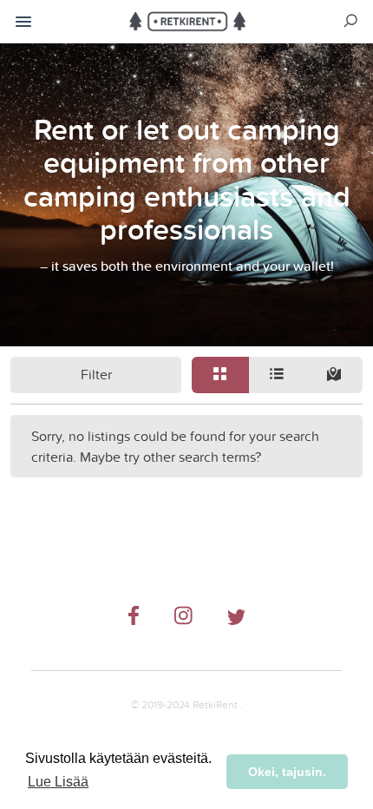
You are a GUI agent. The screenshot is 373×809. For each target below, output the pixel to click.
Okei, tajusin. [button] (287, 772)
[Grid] (220, 375)
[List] (277, 375)
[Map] (334, 375)
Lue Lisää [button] (58, 781)
